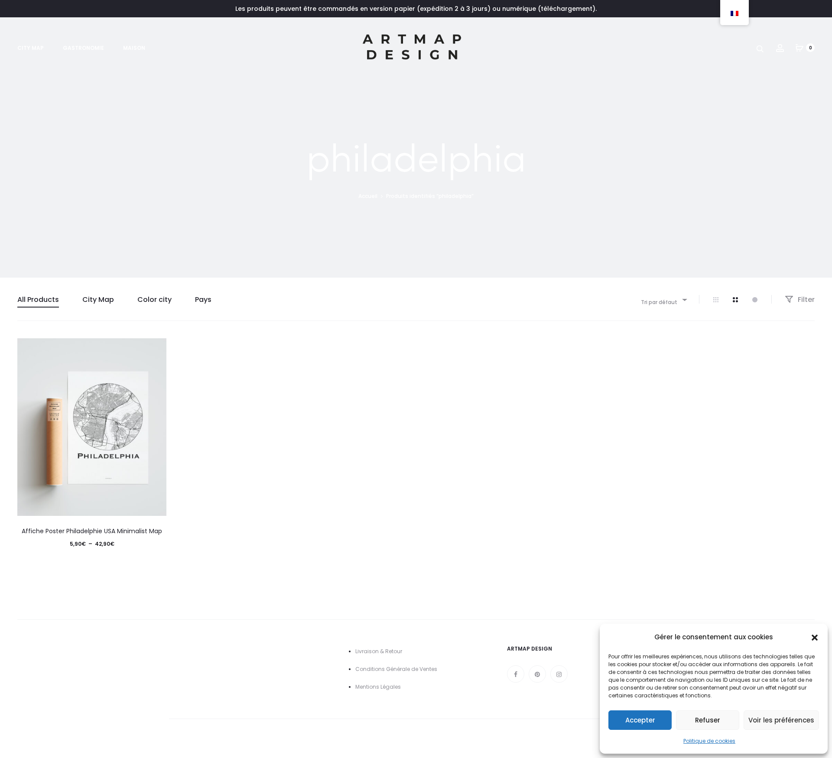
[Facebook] (515, 674)
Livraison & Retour (378, 651)
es (398, 686)
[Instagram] (559, 674)
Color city (154, 299)
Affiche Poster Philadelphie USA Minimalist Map (92, 531)
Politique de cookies (709, 741)
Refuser (707, 720)
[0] (799, 47)
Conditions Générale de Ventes (396, 669)
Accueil (367, 196)
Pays (203, 299)
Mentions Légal (375, 686)
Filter (805, 299)
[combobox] (663, 299)
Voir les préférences (781, 720)
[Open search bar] (760, 48)
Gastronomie (83, 48)
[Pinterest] (537, 674)
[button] (814, 637)
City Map (30, 48)
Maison (134, 48)
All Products (38, 299)
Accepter (640, 720)
